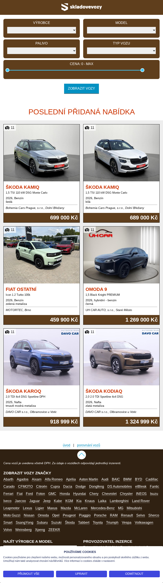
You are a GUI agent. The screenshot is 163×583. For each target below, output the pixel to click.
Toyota (98, 522)
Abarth (8, 479)
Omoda (43, 515)
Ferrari (8, 494)
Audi (104, 479)
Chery (93, 494)
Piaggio (85, 515)
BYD (138, 479)
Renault (127, 515)
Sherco (153, 515)
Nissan (29, 515)
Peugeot (69, 515)
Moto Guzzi (11, 515)
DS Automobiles (119, 486)
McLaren (80, 508)
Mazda (66, 508)
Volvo (7, 530)
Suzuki (56, 522)
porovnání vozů (88, 445)
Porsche (100, 515)
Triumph (112, 522)
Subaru (42, 522)
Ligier (39, 508)
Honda (65, 494)
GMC (52, 494)
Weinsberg (23, 530)
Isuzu (154, 494)
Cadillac (152, 479)
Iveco (7, 501)
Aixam (36, 479)
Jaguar (34, 501)
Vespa (126, 522)
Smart (7, 522)
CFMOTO (25, 486)
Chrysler (126, 494)
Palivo (41, 43)
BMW (127, 479)
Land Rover (141, 501)
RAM (114, 515)
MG (120, 508)
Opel (55, 515)
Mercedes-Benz (103, 508)
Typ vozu (121, 43)
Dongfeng (96, 486)
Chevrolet (109, 494)
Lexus (27, 508)
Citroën (41, 486)
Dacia (67, 486)
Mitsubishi (134, 508)
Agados (22, 479)
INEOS (141, 494)
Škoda (70, 522)
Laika (102, 501)
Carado (9, 486)
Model (121, 23)
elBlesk (140, 486)
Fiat (19, 494)
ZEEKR (54, 530)
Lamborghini (119, 501)
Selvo (140, 515)
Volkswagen (144, 522)
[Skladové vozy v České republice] (81, 11)
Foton (40, 494)
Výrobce (41, 23)
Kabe (58, 501)
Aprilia (71, 479)
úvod (66, 445)
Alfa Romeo (54, 479)
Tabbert (83, 522)
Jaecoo (20, 501)
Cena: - (81, 64)
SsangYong (24, 522)
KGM (69, 501)
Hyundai (79, 494)
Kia (79, 501)
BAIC (116, 479)
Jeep (47, 501)
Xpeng (40, 530)
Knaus (90, 501)
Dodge (81, 486)
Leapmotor (11, 508)
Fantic (154, 486)
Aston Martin (88, 479)
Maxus (52, 508)
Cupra (55, 486)
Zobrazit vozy (81, 88)
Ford (29, 494)
